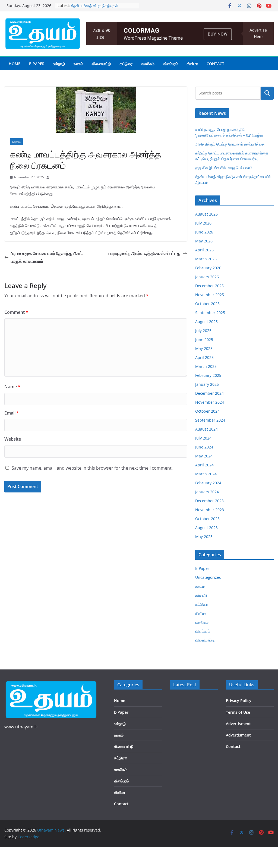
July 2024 (203, 438)
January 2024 (207, 491)
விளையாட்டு (101, 63)
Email (11, 413)
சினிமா (192, 63)
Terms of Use (238, 712)
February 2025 (208, 375)
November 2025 (209, 294)
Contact (215, 63)
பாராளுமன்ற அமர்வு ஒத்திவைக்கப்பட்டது (145, 253)
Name (12, 387)
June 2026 (204, 232)
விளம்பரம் (170, 63)
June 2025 (204, 339)
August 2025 (206, 321)
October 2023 (207, 518)
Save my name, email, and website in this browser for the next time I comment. (92, 468)
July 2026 (203, 223)
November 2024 (209, 402)
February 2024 (208, 482)
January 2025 (207, 384)
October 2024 (207, 411)
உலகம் (78, 63)
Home (14, 63)
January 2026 (207, 276)
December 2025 (209, 285)
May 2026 (204, 241)
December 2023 (209, 500)
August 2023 (206, 527)
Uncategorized (208, 577)
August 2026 (206, 214)
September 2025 (210, 312)
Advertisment (238, 723)
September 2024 (210, 420)
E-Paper (37, 63)
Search (267, 93)
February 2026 (208, 267)
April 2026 (204, 249)
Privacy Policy (238, 700)
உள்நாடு (59, 63)
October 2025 (207, 303)
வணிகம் (147, 63)
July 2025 (203, 330)
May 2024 (204, 456)
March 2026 (206, 258)
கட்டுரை (126, 63)
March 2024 (206, 473)
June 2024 (204, 447)
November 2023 (209, 509)
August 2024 (206, 429)
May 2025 (204, 348)
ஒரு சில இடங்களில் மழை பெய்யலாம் (223, 167)
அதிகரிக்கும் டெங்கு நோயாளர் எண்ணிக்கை (230, 144)
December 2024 (209, 393)
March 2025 (206, 366)
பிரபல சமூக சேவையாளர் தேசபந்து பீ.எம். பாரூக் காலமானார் (47, 257)
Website (12, 439)
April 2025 (204, 357)
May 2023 (204, 536)
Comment (16, 312)
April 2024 (204, 464)
